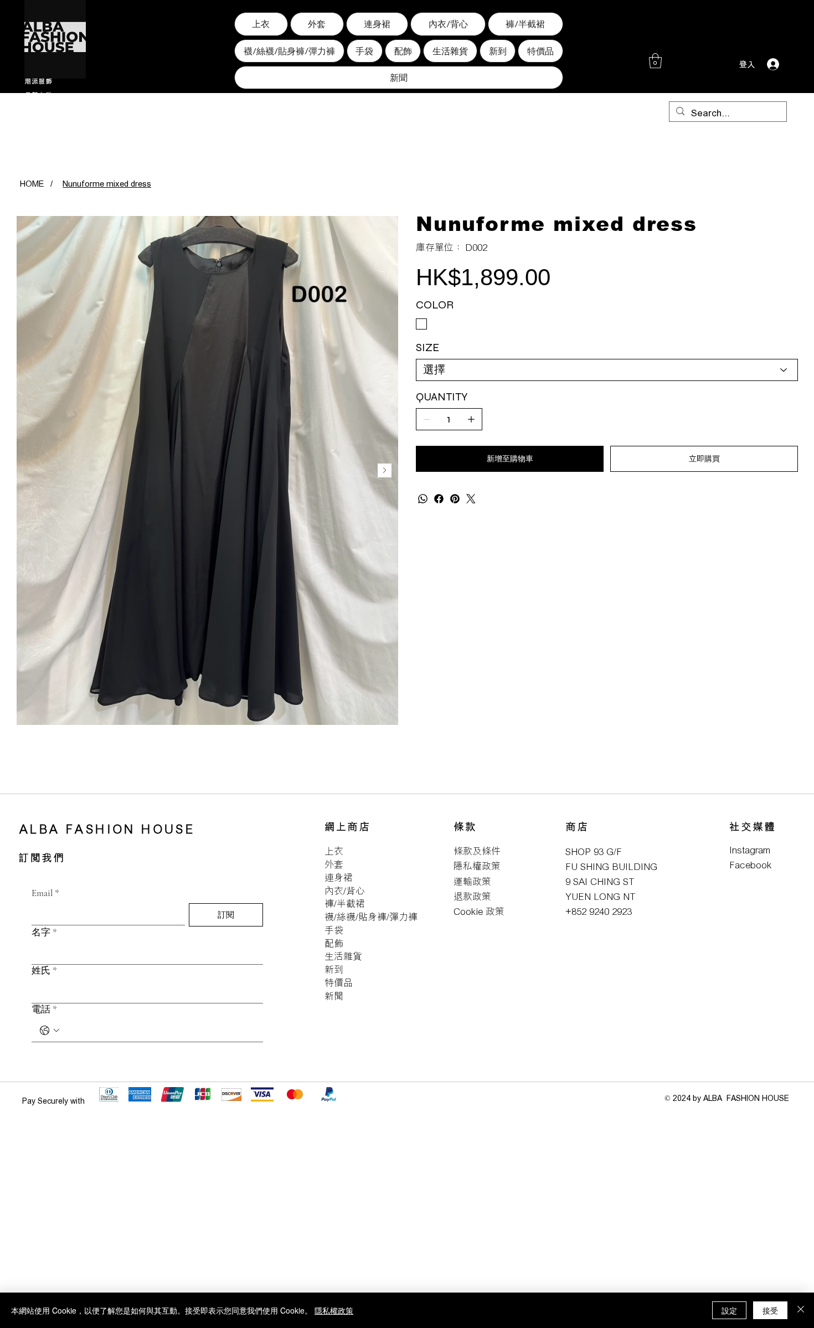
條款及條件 (477, 851)
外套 (333, 864)
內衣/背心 (344, 890)
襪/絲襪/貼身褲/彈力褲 (371, 917)
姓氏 (44, 970)
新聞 (333, 996)
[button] (655, 60)
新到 (333, 969)
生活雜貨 (343, 956)
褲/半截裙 (344, 903)
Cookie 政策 (479, 911)
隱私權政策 (477, 866)
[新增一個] (471, 419)
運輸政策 (472, 881)
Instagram (749, 850)
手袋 (333, 930)
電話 (44, 1009)
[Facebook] (439, 499)
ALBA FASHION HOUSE (107, 828)
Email (45, 893)
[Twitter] (471, 499)
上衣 (333, 851)
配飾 (333, 943)
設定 (729, 1310)
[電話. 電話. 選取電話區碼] (49, 1030)
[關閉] (800, 1310)
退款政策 (472, 896)
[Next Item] (384, 470)
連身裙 (338, 877)
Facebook (750, 864)
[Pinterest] (455, 499)
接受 (770, 1310)
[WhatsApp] (423, 499)
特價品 (338, 982)
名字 (44, 932)
